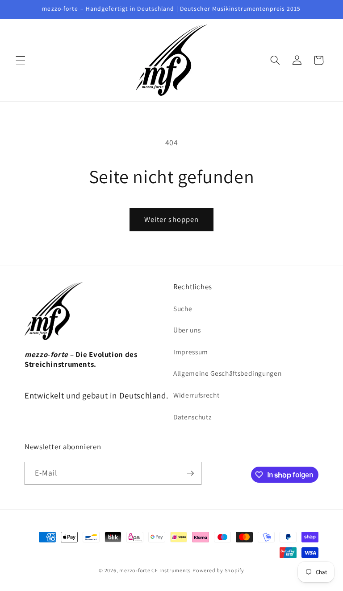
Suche (182, 308)
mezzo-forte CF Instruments (155, 570)
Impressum (190, 351)
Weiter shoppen (171, 219)
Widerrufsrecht (196, 394)
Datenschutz (192, 416)
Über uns (187, 329)
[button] (20, 60)
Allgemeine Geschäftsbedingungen (227, 373)
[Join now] (190, 473)
